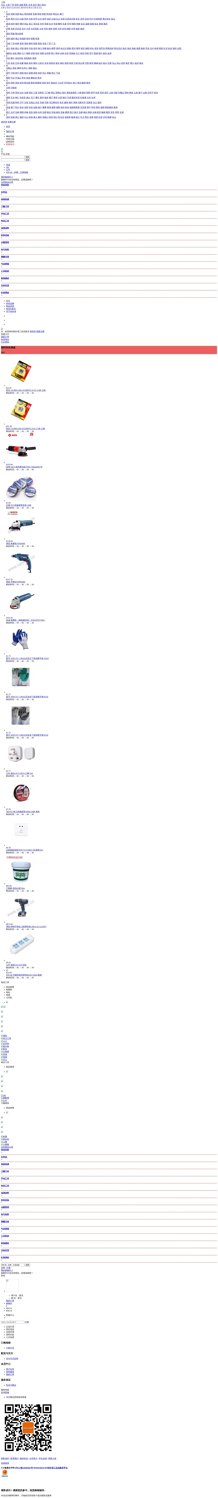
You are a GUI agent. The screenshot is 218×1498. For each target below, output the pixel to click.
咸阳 (102, 107)
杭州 (170, 48)
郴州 (60, 24)
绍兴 (156, 93)
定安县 (18, 29)
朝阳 (74, 24)
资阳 (96, 117)
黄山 (17, 48)
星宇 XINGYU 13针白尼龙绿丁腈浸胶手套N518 (27, 697)
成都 (21, 5)
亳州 (13, 19)
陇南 (26, 63)
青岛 (79, 83)
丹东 (46, 29)
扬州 (58, 112)
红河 (166, 48)
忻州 (93, 107)
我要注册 (40, 331)
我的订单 (10, 131)
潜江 (75, 83)
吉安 (67, 53)
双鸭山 (59, 93)
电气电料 (5, 249)
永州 (40, 112)
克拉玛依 (19, 58)
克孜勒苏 (28, 58)
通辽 (51, 98)
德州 (50, 29)
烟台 (85, 112)
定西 (8, 29)
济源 (33, 53)
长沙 (51, 24)
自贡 (100, 117)
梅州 (19, 68)
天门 (33, 98)
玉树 (81, 112)
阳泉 (90, 112)
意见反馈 (43, 1458)
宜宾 (113, 112)
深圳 (17, 5)
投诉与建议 (11, 1385)
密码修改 (10, 1372)
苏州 (102, 93)
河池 (31, 48)
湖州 (175, 48)
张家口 (45, 117)
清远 (17, 83)
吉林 (62, 53)
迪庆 (82, 29)
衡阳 (87, 48)
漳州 (8, 117)
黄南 (143, 48)
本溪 (63, 19)
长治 (83, 24)
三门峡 (47, 93)
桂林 (17, 43)
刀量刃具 (5, 206)
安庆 (8, 14)
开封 (8, 58)
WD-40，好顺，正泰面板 (17, 172)
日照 (8, 88)
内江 (44, 73)
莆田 (8, 78)
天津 (30, 5)
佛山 (17, 39)
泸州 (105, 117)
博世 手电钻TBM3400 (15, 582)
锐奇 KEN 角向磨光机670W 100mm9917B (24, 467)
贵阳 (26, 43)
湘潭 (53, 107)
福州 (13, 39)
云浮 (13, 112)
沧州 (42, 24)
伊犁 (117, 112)
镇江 (78, 117)
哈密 (156, 48)
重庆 (105, 24)
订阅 (27, 1322)
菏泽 (147, 48)
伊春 (26, 112)
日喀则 (14, 88)
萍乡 (24, 78)
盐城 (53, 112)
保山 (113, 19)
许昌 (31, 107)
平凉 (13, 78)
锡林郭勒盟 (75, 107)
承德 (46, 24)
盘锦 (28, 78)
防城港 (23, 39)
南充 (40, 73)
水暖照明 (5, 242)
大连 (41, 29)
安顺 (13, 14)
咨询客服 (5, 1392)
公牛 (8, 170)
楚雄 (101, 24)
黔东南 (27, 83)
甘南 (8, 43)
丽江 (132, 63)
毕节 (35, 19)
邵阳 (88, 93)
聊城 (96, 63)
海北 (125, 48)
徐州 (63, 107)
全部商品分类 (7, 182)
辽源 (76, 63)
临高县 (52, 63)
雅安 (108, 112)
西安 (26, 5)
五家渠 (89, 102)
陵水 (58, 63)
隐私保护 (5, 1458)
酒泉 (19, 53)
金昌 (15, 53)
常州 (69, 24)
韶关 (31, 93)
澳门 (62, 14)
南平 (8, 73)
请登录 (4, 122)
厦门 (13, 107)
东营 (55, 29)
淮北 (8, 48)
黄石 (83, 48)
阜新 (37, 39)
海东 (129, 48)
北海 (31, 19)
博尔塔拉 (106, 19)
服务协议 (24, 1458)
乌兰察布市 (54, 102)
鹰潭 (67, 112)
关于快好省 (11, 311)
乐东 (46, 63)
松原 (97, 93)
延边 (49, 112)
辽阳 (87, 63)
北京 (3, 5)
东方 (24, 29)
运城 (94, 112)
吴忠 (62, 102)
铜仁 (17, 98)
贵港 (22, 43)
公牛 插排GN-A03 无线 (16, 965)
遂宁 (140, 93)
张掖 (13, 117)
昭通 (109, 117)
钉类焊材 (5, 293)
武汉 (35, 5)
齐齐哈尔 (68, 83)
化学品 (4, 192)
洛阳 (67, 63)
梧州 (17, 102)
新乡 (22, 107)
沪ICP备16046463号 (24, 1468)
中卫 (82, 117)
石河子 (150, 93)
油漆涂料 (5, 228)
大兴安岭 (35, 29)
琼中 (48, 83)
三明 (13, 93)
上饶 (111, 93)
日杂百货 (5, 285)
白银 (22, 19)
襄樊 (44, 107)
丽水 (141, 63)
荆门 (53, 53)
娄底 (71, 63)
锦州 (82, 53)
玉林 (17, 112)
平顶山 (18, 78)
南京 (44, 5)
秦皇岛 (54, 83)
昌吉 (96, 24)
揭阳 (28, 53)
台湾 (93, 98)
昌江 (31, 24)
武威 (13, 102)
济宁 (91, 53)
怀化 (92, 48)
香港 (116, 107)
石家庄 (41, 93)
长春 (65, 24)
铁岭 (46, 98)
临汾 (105, 63)
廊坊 (62, 63)
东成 (8, 165)
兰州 (17, 63)
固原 (35, 43)
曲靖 (84, 83)
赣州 (31, 43)
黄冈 (78, 48)
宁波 (58, 73)
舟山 (114, 117)
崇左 (26, 24)
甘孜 (44, 43)
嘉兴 (105, 53)
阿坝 (39, 14)
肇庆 (22, 117)
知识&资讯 (11, 309)
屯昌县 (23, 98)
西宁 (89, 107)
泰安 (55, 98)
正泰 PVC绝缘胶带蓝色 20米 (18, 505)
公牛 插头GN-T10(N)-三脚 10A (19, 773)
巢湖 (8, 24)
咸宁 (40, 107)
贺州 (35, 48)
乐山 (114, 63)
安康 (35, 14)
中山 (26, 117)
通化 (37, 98)
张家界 (68, 117)
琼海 (44, 83)
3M (7, 167)
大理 (73, 29)
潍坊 (71, 102)
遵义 (35, 117)
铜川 (65, 98)
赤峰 (78, 24)
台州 (89, 98)
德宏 (78, 29)
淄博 (91, 117)
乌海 (46, 102)
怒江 (53, 73)
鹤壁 (53, 48)
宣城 (8, 107)
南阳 (22, 73)
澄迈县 (36, 24)
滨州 (82, 19)
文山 (95, 102)
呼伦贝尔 (118, 48)
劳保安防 (5, 185)
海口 (39, 5)
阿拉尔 (56, 14)
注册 (8, 1268)
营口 (72, 112)
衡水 (49, 48)
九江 (78, 53)
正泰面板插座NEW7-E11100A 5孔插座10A (24, 850)
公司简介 (33, 1458)
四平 (93, 93)
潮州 (22, 24)
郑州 (51, 117)
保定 (49, 19)
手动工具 (5, 214)
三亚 (35, 93)
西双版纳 (109, 107)
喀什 (13, 58)
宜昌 (31, 112)
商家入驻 (52, 1458)
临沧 (137, 63)
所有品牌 (10, 303)
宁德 (13, 73)
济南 (87, 53)
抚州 (28, 39)
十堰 (79, 93)
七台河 (61, 83)
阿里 (44, 14)
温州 (99, 102)
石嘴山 (121, 93)
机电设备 (5, 235)
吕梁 (109, 63)
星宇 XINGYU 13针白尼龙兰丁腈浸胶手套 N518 (27, 658)
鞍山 (22, 14)
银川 (76, 112)
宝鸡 (87, 19)
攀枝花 (34, 78)
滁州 (17, 24)
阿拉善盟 (28, 14)
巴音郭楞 (98, 19)
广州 (12, 5)
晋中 (100, 53)
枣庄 (87, 117)
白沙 (40, 19)
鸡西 (42, 53)
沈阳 (116, 93)
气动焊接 (5, 264)
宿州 (8, 93)
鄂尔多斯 (19, 34)
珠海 (31, 117)
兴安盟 (83, 107)
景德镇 (72, 53)
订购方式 (10, 1348)
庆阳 (13, 83)
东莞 (13, 29)
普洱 (39, 78)
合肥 (179, 48)
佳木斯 (47, 53)
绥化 (64, 93)
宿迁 (106, 93)
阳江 (8, 112)
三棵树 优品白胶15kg (15, 888)
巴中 (91, 19)
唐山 (28, 98)
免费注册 (12, 122)
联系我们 (14, 1458)
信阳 (26, 107)
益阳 (35, 112)
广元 (53, 43)
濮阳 (22, 112)
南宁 (17, 73)
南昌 (35, 73)
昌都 (92, 24)
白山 (58, 19)
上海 (8, 5)
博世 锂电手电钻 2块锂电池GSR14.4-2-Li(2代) (26, 927)
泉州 (8, 83)
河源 (22, 48)
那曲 (49, 73)
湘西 (58, 107)
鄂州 (8, 34)
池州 (13, 24)
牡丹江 (25, 68)
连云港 (81, 63)
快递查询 (5, 1463)
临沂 (100, 63)
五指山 (32, 102)
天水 (13, 98)
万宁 (22, 102)
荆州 (58, 53)
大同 (60, 29)
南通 (31, 73)
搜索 (27, 157)
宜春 (63, 112)
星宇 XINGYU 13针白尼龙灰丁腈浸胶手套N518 (27, 735)
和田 (161, 48)
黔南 (33, 83)
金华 (109, 53)
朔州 (127, 93)
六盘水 (41, 63)
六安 (8, 63)
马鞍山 (9, 68)
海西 (138, 48)
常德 (55, 24)
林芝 (128, 63)
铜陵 (8, 98)
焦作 (37, 53)
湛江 (17, 117)
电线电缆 (5, 199)
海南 (134, 48)
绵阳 (30, 68)
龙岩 (13, 63)
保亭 (44, 19)
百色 (26, 19)
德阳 (69, 29)
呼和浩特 (109, 48)
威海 (66, 102)
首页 (8, 127)
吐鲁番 (83, 98)
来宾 (31, 63)
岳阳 (44, 112)
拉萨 (123, 63)
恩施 (13, 34)
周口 (55, 117)
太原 (60, 98)
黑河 (74, 48)
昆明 (34, 58)
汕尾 (26, 93)
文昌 (26, 102)
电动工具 (5, 221)
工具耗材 (5, 271)
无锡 (42, 102)
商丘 (53, 93)
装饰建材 (5, 278)
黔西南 (38, 83)
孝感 (49, 107)
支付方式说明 (12, 1358)
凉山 (119, 63)
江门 (24, 53)
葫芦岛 (102, 48)
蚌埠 (8, 19)
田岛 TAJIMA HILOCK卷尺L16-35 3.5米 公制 (26, 390)
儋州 (40, 117)
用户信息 (10, 1369)
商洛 (131, 93)
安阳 (17, 14)
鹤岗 (69, 48)
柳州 (35, 63)
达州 (64, 29)
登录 (3, 1268)
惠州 (26, 48)
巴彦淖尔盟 (70, 19)
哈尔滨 (64, 48)
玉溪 (122, 112)
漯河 (58, 48)
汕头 (22, 93)
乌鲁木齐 (82, 102)
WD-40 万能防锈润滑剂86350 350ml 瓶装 (24, 975)
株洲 (73, 117)
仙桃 (35, 107)
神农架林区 (72, 93)
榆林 (103, 112)
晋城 (96, 53)
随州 (84, 93)
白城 (53, 19)
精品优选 (10, 306)
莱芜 (91, 63)
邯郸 (44, 48)
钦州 (22, 83)
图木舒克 (76, 98)
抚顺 (33, 39)
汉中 (152, 48)
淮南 (13, 48)
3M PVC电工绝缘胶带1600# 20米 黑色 (23, 812)
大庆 (28, 29)
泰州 (42, 98)
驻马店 (61, 117)
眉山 (35, 68)
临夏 (22, 63)
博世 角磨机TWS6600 (15, 543)
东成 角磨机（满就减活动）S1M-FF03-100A (25, 620)
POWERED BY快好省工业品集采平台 (50, 1468)
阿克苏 (49, 14)
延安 (99, 112)
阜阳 (8, 39)
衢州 (88, 83)
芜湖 (8, 102)
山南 (145, 93)
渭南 (75, 102)
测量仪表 (5, 257)
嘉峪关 (9, 53)
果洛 (40, 43)
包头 (78, 19)
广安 (49, 43)
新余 (67, 107)
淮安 (96, 48)
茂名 (15, 68)
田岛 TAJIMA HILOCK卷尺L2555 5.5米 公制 (25, 429)
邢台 (17, 107)
